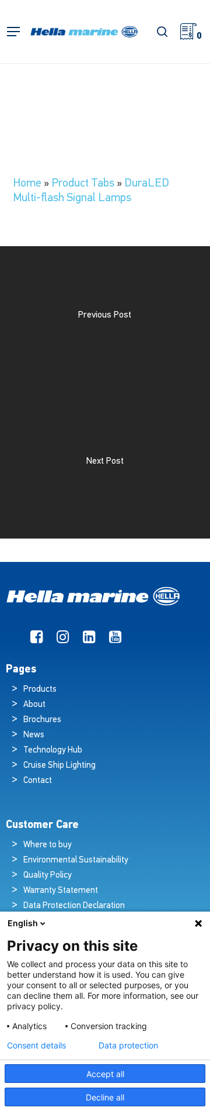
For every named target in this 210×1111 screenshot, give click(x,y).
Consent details (36, 1045)
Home (27, 183)
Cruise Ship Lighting (59, 765)
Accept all (105, 1074)
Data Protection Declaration (74, 906)
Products (40, 689)
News (33, 735)
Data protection (128, 1045)
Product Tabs (82, 183)
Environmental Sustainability (75, 860)
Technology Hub (52, 750)
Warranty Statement (60, 890)
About (34, 705)
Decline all (105, 1097)
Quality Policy (47, 875)
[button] (13, 32)
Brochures (42, 720)
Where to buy (47, 845)
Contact (37, 781)
